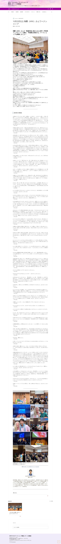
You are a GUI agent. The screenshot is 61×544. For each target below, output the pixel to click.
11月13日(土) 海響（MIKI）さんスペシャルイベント (14, 513)
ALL (8, 11)
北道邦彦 (17, 11)
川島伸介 (12, 11)
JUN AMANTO (27, 11)
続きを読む (44, 11)
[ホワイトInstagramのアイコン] (52, 8)
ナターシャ (33, 11)
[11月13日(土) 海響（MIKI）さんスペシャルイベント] (15, 507)
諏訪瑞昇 (21, 11)
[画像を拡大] (21, 397)
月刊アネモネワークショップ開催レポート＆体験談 (20, 535)
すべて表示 (51, 501)
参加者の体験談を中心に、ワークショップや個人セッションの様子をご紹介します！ (24, 5)
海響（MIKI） (39, 11)
